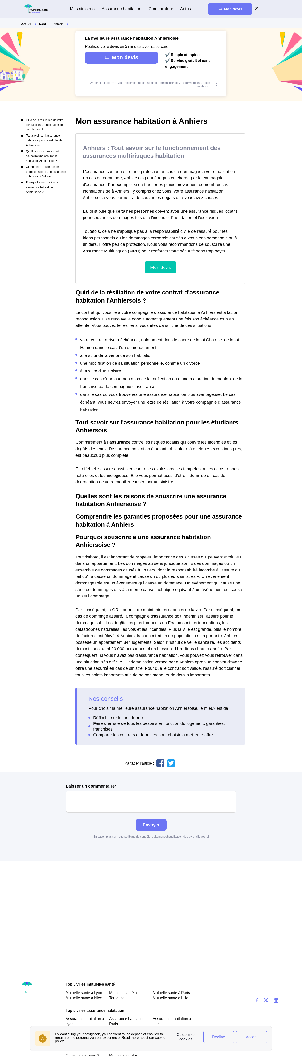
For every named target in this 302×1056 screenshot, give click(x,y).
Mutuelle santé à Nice (84, 998)
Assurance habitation (121, 8)
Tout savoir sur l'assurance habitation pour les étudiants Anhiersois (44, 140)
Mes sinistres (82, 8)
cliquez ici (202, 836)
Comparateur (160, 8)
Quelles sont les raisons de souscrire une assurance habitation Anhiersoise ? (43, 156)
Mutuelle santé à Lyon (84, 993)
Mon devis (125, 57)
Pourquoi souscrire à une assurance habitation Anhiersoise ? (42, 187)
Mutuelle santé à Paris (171, 993)
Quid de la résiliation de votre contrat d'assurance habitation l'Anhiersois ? (45, 124)
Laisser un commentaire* (91, 786)
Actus (185, 8)
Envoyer (151, 824)
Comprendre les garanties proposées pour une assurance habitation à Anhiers (46, 171)
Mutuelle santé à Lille (170, 998)
